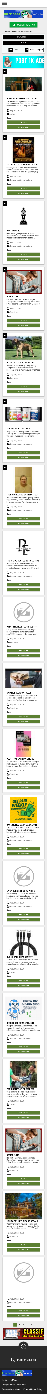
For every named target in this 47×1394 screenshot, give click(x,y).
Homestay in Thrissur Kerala (22, 1221)
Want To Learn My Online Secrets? (20, 759)
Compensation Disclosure (14, 1384)
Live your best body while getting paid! (21, 891)
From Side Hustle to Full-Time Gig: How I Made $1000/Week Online (23, 561)
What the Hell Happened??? (22, 627)
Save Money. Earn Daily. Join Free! (22, 825)
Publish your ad (25, 24)
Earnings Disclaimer (11, 1389)
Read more (23, 122)
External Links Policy (32, 1389)
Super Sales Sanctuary (20, 957)
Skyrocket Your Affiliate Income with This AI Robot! (21, 1023)
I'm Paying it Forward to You (22, 165)
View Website (23, 127)
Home (4, 1380)
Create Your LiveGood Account (18, 429)
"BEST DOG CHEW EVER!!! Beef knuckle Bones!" (21, 363)
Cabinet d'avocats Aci (19, 693)
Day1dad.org (13, 231)
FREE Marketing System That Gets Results (22, 495)
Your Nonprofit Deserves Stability (20, 1089)
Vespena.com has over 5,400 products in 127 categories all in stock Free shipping (22, 99)
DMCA (14, 1380)
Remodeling (13, 296)
